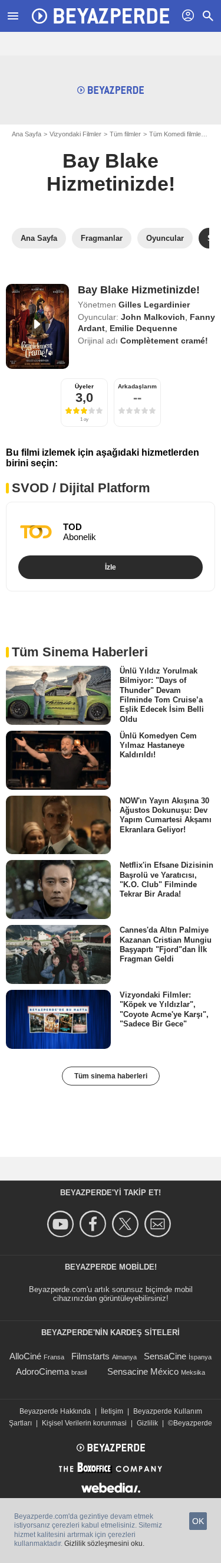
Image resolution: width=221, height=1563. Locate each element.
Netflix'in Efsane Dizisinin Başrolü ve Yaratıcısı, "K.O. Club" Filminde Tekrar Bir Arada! (166, 879)
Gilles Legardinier (154, 304)
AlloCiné (25, 1356)
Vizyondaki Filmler (75, 134)
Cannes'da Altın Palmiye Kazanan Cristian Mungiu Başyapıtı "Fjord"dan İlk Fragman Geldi (166, 944)
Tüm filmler (125, 134)
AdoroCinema (42, 1371)
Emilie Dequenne (143, 328)
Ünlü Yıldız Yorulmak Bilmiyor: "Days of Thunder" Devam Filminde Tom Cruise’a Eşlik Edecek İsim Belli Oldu (162, 695)
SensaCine (165, 1356)
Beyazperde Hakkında (55, 1411)
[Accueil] (100, 16)
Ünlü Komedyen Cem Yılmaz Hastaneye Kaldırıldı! (158, 745)
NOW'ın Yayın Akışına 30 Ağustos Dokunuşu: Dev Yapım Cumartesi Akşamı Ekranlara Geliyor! (166, 814)
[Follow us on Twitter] (127, 1224)
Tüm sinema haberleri (110, 1076)
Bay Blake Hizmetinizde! (111, 172)
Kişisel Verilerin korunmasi (84, 1423)
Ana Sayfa (26, 134)
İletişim (112, 1411)
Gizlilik (147, 1423)
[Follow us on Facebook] (95, 1224)
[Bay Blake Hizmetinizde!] (37, 326)
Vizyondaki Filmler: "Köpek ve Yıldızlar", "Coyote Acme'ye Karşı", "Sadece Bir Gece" (164, 1009)
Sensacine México (143, 1371)
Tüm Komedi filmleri (176, 134)
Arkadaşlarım (137, 386)
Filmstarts (90, 1356)
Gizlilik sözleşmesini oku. (104, 1543)
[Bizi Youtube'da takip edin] (62, 1224)
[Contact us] (159, 1224)
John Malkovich (153, 317)
